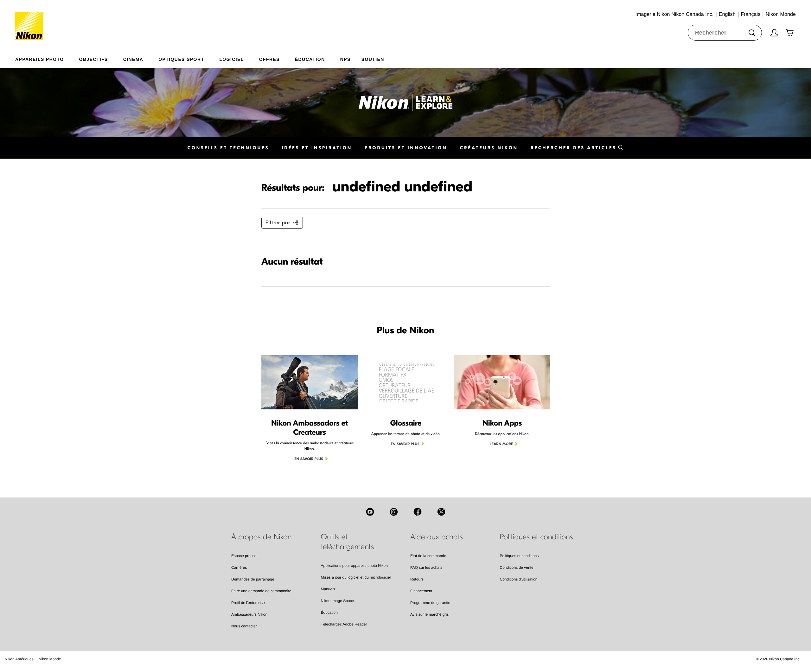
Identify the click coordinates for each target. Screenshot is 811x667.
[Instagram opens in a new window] (394, 511)
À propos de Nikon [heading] (261, 537)
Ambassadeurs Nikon (249, 614)
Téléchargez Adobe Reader (344, 624)
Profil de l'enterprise (248, 602)
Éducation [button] (310, 59)
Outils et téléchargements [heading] (347, 542)
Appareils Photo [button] (39, 59)
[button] (577, 148)
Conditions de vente (516, 567)
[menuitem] (47, 58)
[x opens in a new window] (441, 511)
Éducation (329, 612)
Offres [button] (269, 59)
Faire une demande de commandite (261, 591)
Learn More (501, 444)
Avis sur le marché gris (429, 614)
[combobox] (725, 33)
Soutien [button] (372, 59)
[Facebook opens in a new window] (417, 511)
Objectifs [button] (93, 59)
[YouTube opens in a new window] (370, 511)
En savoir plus (308, 459)
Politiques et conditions (519, 556)
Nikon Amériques (19, 659)
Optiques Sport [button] (181, 59)
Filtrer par (277, 223)
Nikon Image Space (337, 601)
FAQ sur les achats (426, 567)
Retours (417, 579)
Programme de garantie (430, 602)
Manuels (328, 589)
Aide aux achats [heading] (436, 537)
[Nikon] (31, 20)
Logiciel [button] (231, 59)
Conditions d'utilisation (519, 579)
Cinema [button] (133, 59)
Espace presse (243, 556)
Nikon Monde (50, 659)
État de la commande (428, 556)
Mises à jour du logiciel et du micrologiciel (356, 577)
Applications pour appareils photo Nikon (354, 565)
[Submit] (752, 33)
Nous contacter (244, 626)
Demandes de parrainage (252, 579)
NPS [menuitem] (345, 59)
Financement (421, 591)
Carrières (239, 567)
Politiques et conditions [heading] (536, 537)
